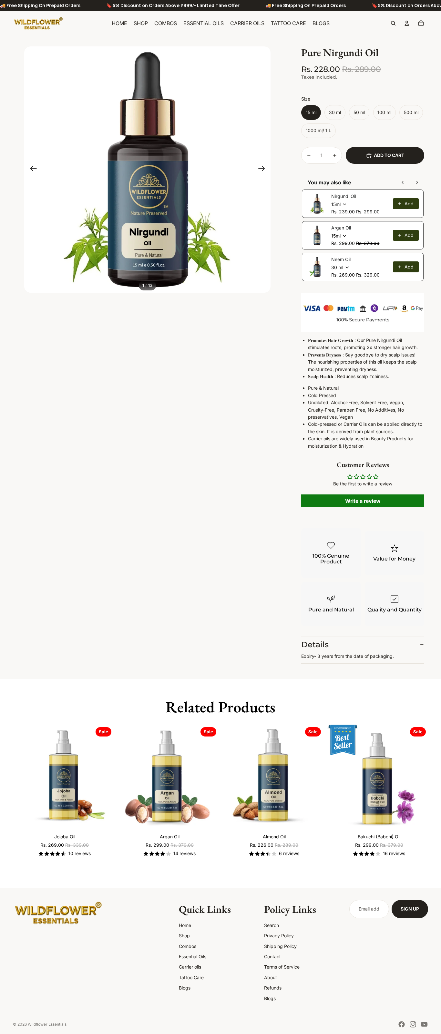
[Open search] (393, 23)
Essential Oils (192, 956)
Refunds (273, 987)
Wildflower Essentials (47, 1024)
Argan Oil (341, 227)
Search (271, 925)
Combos (187, 946)
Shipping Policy (280, 946)
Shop (184, 935)
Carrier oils (190, 967)
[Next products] (417, 182)
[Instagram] (413, 1024)
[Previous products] (403, 182)
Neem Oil (341, 259)
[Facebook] (401, 1024)
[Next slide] (263, 169)
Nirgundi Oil (343, 196)
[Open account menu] (407, 23)
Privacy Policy (279, 935)
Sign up (410, 909)
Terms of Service (282, 967)
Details (315, 644)
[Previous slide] (31, 169)
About (270, 977)
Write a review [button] (363, 501)
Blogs (184, 987)
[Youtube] (424, 1024)
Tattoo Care (191, 977)
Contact (272, 956)
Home (185, 925)
